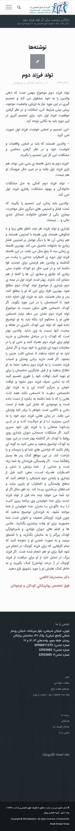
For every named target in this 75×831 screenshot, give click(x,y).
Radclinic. (32, 819)
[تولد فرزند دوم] (37, 61)
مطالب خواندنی (61, 683)
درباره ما (65, 715)
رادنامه (39, 83)
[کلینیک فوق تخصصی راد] (43, 7)
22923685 (45, 655)
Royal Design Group (59, 824)
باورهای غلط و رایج (60, 689)
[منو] (10, 7)
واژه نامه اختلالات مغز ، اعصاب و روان (51, 695)
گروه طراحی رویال (51, 812)
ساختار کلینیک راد (61, 727)
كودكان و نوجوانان (23, 83)
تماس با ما (64, 733)
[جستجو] (18, 7)
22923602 (45, 650)
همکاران (65, 721)
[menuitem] (18, 7)
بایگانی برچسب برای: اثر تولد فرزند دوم (46, 20)
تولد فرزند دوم (37, 75)
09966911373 (44, 645)
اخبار (67, 677)
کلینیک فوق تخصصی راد (27, 807)
